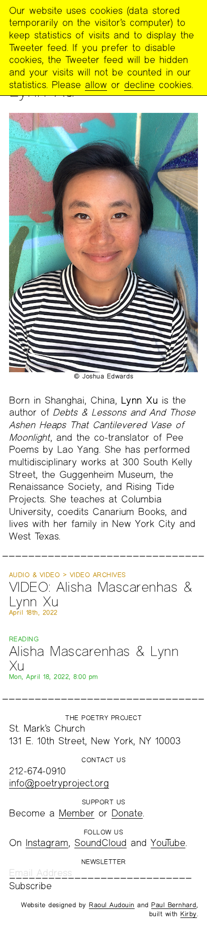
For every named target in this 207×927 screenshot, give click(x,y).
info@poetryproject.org (59, 783)
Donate (127, 813)
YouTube (168, 842)
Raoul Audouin (112, 905)
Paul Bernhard (173, 905)
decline (139, 84)
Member (76, 813)
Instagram (47, 842)
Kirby (188, 914)
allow (96, 84)
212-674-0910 (37, 771)
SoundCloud (100, 842)
